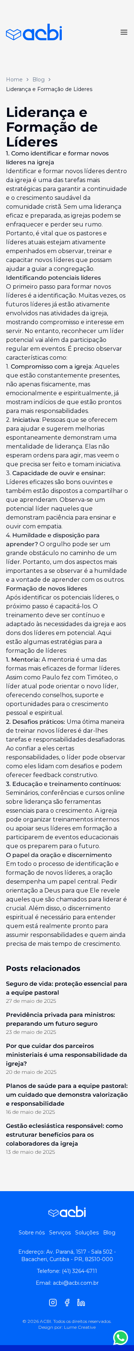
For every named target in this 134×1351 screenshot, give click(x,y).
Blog (38, 79)
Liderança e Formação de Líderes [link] (49, 89)
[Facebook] (67, 1302)
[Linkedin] (81, 1302)
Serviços (60, 1232)
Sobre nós (32, 1232)
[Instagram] (53, 1302)
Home (14, 79)
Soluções (87, 1232)
